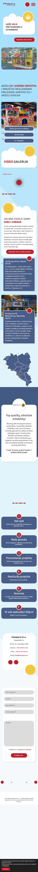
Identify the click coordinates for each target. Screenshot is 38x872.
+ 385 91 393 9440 (21, 652)
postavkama (6, 866)
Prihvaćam (5, 869)
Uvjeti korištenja (29, 800)
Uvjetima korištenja (24, 750)
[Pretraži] (27, 4)
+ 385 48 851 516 (22, 648)
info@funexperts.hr (21, 655)
